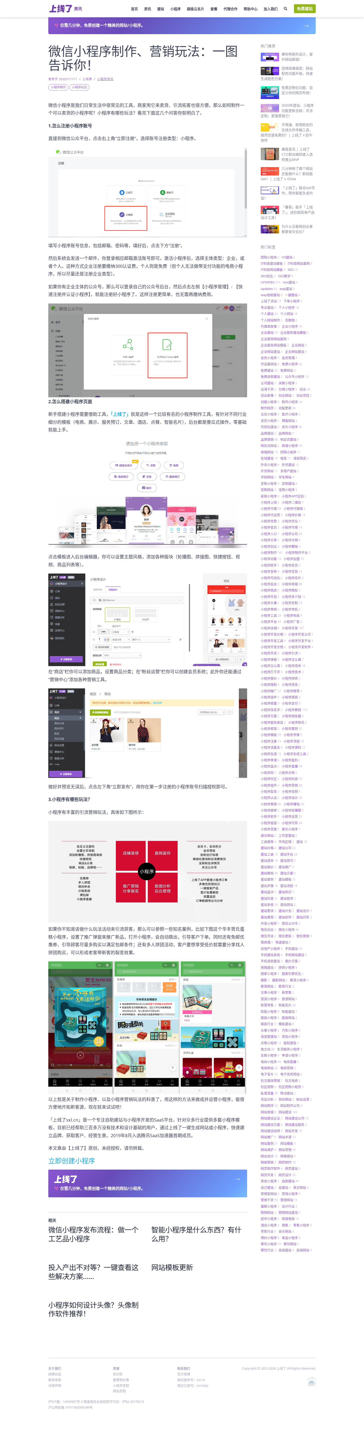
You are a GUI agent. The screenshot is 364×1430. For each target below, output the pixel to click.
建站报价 (268, 867)
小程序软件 (270, 816)
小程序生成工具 (296, 754)
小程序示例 (288, 772)
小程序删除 (291, 546)
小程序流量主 (272, 747)
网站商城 (268, 1112)
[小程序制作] (147, 493)
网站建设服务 (296, 1124)
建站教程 (269, 873)
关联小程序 (288, 383)
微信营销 (304, 936)
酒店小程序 (270, 1225)
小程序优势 (270, 521)
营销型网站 (270, 1193)
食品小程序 (291, 1237)
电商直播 (291, 1061)
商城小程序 (292, 445)
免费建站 (305, 8)
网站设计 (269, 1156)
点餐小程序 (271, 1043)
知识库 (118, 1374)
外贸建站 (290, 464)
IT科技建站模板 (273, 263)
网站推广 (268, 1137)
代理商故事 (270, 326)
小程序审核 (270, 609)
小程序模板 (271, 734)
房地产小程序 (272, 948)
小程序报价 (270, 678)
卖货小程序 (270, 420)
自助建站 (290, 1181)
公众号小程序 (297, 376)
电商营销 (288, 1068)
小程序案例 (292, 728)
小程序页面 (270, 829)
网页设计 (287, 1175)
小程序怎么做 (293, 659)
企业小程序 (292, 326)
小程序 (175, 8)
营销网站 (288, 1200)
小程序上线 (270, 502)
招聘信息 (54, 1374)
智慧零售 (268, 1005)
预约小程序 (270, 1237)
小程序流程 (294, 741)
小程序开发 (293, 628)
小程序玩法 (79, 87)
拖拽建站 (268, 967)
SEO (293, 269)
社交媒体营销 (272, 1080)
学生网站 (286, 477)
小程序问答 (292, 823)
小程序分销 (291, 540)
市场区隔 (286, 841)
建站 (160, 8)
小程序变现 (292, 571)
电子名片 (269, 1074)
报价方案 (292, 961)
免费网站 (288, 370)
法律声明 (54, 1385)
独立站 (268, 1049)
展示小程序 (291, 829)
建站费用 (268, 917)
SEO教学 (285, 276)
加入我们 (271, 8)
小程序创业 (270, 546)
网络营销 (268, 1162)
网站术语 (287, 1137)
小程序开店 (270, 653)
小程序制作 (58, 87)
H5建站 (288, 257)
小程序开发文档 (273, 647)
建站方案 (288, 873)
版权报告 (291, 1043)
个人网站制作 (272, 320)
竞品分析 (268, 1099)
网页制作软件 (272, 1168)
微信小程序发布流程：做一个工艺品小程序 (93, 1234)
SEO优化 (268, 276)
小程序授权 (270, 684)
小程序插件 (270, 697)
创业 (305, 389)
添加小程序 (291, 1036)
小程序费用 (271, 804)
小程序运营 (292, 816)
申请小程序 (291, 1055)
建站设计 (304, 910)
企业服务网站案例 (275, 339)
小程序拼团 (291, 678)
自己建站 (268, 1187)
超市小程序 (270, 1218)
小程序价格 (295, 515)
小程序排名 (291, 684)
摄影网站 (279, 980)
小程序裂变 (270, 791)
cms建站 (290, 282)
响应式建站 (289, 439)
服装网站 (289, 1017)
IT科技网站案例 (300, 263)
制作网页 (268, 408)
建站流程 (288, 885)
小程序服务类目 (273, 722)
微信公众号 (291, 923)
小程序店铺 (270, 628)
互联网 (291, 320)
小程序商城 (292, 584)
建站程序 (288, 898)
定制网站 (268, 489)
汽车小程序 (291, 1030)
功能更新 (287, 408)
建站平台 (288, 854)
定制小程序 (270, 483)
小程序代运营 (272, 515)
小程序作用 (292, 527)
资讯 (147, 8)
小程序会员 (270, 527)
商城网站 (269, 452)
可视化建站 (270, 427)
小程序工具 (271, 615)
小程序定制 (292, 603)
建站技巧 (288, 860)
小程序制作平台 (297, 552)
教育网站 (268, 986)
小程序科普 (292, 779)
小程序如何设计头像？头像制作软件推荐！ (93, 1309)
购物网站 (268, 1212)
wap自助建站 (271, 295)
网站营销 (287, 1149)
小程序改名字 (272, 709)
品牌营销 (269, 439)
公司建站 (268, 383)
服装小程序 (270, 1017)
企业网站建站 (272, 351)
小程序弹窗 (270, 659)
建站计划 (286, 910)
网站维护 (268, 1149)
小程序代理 (271, 508)
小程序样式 (297, 722)
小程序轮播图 (293, 810)
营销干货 (269, 1200)
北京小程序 (270, 414)
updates (269, 288)
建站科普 (269, 898)
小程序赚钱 (294, 804)
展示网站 (268, 835)
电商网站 (269, 1068)
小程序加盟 (294, 558)
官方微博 (183, 1374)
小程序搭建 (270, 703)
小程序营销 (292, 785)
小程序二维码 (293, 502)
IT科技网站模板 (273, 269)
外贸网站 (269, 471)
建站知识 (286, 892)
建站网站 (288, 904)
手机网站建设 (296, 955)
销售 (286, 1225)
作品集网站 (270, 364)
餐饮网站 (291, 1244)
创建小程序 (270, 402)
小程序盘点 (270, 766)
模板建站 (286, 1024)
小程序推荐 (293, 691)
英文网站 (301, 1187)
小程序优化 (291, 521)
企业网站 (299, 345)
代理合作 (230, 8)
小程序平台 (271, 621)
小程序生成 (271, 754)
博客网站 (289, 420)
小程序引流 (291, 653)
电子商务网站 (291, 1074)
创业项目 (304, 395)
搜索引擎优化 (293, 973)
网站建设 (288, 1112)
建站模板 (287, 879)
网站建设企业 (272, 1118)
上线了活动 (271, 301)
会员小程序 (270, 357)
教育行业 (286, 986)
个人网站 (288, 313)
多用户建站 (289, 471)
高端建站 (286, 1250)
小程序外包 (270, 596)
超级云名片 (195, 8)
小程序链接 (270, 823)
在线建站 (269, 458)
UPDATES (270, 282)
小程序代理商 (294, 508)
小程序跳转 (270, 810)
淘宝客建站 (270, 1036)
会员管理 (289, 357)
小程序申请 (270, 760)
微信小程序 (289, 929)
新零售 (288, 992)
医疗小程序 (291, 414)
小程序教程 (296, 709)
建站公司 (287, 848)
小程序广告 (293, 621)
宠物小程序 (288, 489)
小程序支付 (291, 703)
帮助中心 (251, 8)
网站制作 (269, 1105)
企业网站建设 (296, 351)
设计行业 (289, 1206)
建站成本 (269, 860)
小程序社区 (270, 779)
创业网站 (286, 395)
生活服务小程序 (289, 1049)
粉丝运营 (304, 1099)
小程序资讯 (105, 79)
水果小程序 (270, 1030)
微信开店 (268, 936)
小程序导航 (291, 609)
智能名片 (287, 1005)
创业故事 (268, 395)
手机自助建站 (272, 961)
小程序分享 (270, 540)
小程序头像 (270, 603)
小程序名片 (294, 578)
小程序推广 (271, 691)
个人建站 (269, 313)
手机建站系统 (272, 955)
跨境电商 (290, 1218)
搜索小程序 (270, 973)
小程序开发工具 (273, 640)
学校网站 (268, 477)
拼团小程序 (288, 967)
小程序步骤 (293, 734)
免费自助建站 (272, 376)
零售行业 (268, 1231)
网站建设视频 (272, 1131)
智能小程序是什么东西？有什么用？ (196, 1234)
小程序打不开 (272, 672)
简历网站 (286, 1099)
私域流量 (269, 1093)
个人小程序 (289, 307)
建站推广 (286, 867)
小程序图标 (291, 590)
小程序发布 (270, 571)
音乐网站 (286, 1231)
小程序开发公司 (300, 634)
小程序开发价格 (273, 634)
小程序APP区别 (294, 496)
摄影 (265, 980)
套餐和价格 (121, 1380)
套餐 (213, 8)
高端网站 (304, 1250)
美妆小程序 (270, 1181)
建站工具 (269, 854)
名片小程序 (292, 427)
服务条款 (54, 1380)
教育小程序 (299, 980)
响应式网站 (270, 445)
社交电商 (292, 1080)
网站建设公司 (297, 1118)
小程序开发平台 (300, 640)
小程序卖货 (291, 565)
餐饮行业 (268, 1250)
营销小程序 (291, 1193)
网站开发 (293, 1131)
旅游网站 (289, 999)
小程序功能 (271, 558)
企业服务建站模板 (294, 332)
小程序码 (268, 772)
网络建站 (288, 1156)
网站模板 (288, 1143)
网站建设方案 (272, 1124)
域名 (285, 458)
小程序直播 (292, 766)
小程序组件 (270, 785)
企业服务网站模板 (275, 345)
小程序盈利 (291, 760)
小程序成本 (295, 665)
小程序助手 (270, 565)
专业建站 (268, 307)
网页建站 (292, 1168)
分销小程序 (288, 389)
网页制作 (287, 1162)
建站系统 (269, 904)
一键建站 (292, 295)
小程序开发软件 (300, 647)
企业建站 (269, 332)
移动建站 (288, 1093)
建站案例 (268, 879)
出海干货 (268, 389)
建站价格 (268, 848)
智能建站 (289, 1011)
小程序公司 (292, 533)
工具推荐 (268, 841)
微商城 (267, 942)
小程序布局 (293, 615)
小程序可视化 (272, 578)
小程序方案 (270, 716)
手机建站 (293, 948)
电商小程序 (271, 1061)
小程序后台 (270, 584)
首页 (134, 8)
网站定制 (119, 1391)
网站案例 (269, 1143)
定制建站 (289, 483)
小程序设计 (292, 797)
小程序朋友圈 (293, 716)
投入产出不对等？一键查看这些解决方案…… (93, 1271)
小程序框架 (270, 728)
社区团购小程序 (291, 1086)
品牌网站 (286, 433)
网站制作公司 (291, 1105)
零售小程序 (302, 1225)
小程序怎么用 (272, 665)
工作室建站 (288, 835)
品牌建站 (268, 433)
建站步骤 (269, 885)
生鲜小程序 (270, 1055)
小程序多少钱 (293, 596)
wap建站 (287, 288)
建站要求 (268, 910)
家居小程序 (270, 496)
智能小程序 (270, 1011)
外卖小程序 (270, 464)
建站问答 (304, 917)
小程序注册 (271, 741)
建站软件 (286, 917)
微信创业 (268, 929)
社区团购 (268, 1086)
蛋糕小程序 (270, 1206)
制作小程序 (292, 402)
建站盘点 (268, 892)
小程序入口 (270, 533)
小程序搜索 (291, 697)
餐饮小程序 (271, 1244)
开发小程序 (270, 923)
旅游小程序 (270, 999)
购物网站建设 (289, 1212)
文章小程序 (270, 992)
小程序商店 (270, 590)
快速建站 (283, 942)
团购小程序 (270, 257)
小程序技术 (294, 672)
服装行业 (268, 1024)
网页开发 (268, 1175)
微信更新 (286, 936)
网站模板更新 (172, 1267)
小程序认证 (270, 797)
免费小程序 (292, 364)
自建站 (285, 1187)
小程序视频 (291, 791)
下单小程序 (293, 301)
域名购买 (301, 458)
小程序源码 (295, 747)
